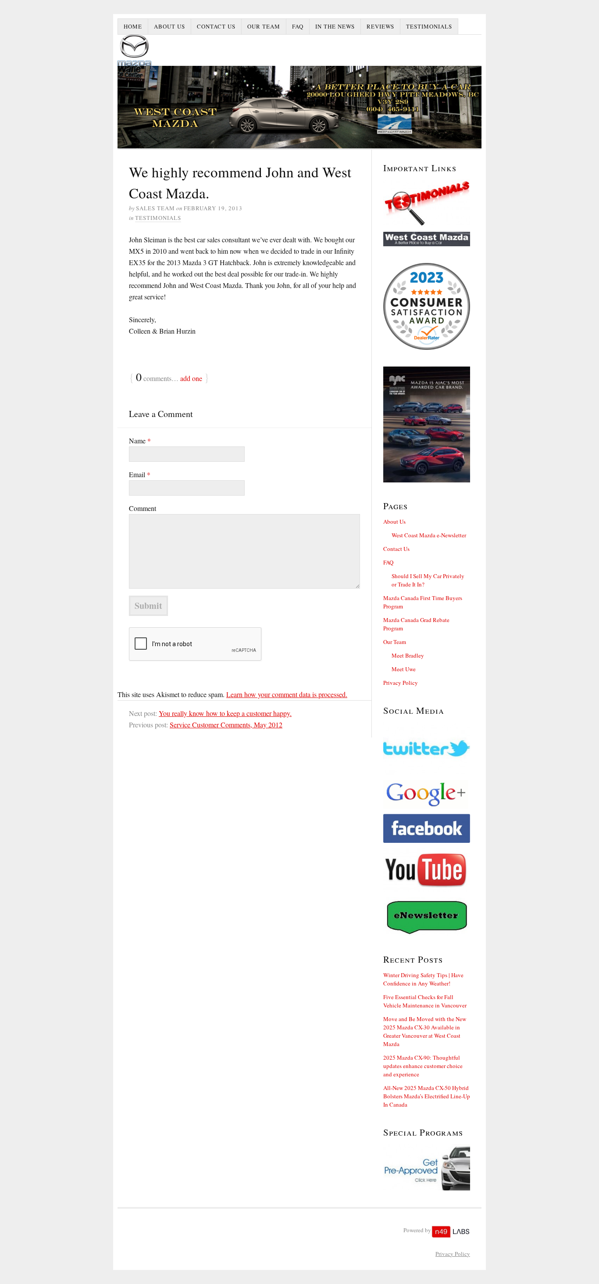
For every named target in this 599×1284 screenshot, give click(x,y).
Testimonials (429, 26)
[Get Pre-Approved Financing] (426, 1167)
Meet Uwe (404, 669)
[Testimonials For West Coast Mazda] (426, 203)
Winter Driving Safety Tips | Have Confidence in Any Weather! (423, 979)
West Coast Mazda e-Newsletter (429, 535)
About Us (169, 26)
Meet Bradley (408, 655)
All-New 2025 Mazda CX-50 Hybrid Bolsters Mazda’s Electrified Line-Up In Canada (426, 1096)
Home (133, 26)
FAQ (297, 26)
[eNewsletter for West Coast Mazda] (426, 916)
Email (139, 474)
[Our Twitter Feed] (426, 748)
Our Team (263, 26)
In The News (335, 26)
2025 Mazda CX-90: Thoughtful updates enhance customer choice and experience (423, 1066)
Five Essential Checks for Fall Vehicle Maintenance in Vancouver (425, 1001)
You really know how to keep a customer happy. (225, 713)
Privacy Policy (400, 683)
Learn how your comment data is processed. (286, 694)
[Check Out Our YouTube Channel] (426, 870)
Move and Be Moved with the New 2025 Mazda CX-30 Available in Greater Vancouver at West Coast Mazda (424, 1031)
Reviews (380, 26)
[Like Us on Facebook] (426, 828)
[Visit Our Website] (426, 239)
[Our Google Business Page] (426, 794)
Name (140, 440)
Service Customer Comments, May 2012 (226, 724)
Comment (142, 508)
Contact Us (216, 26)
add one (191, 378)
